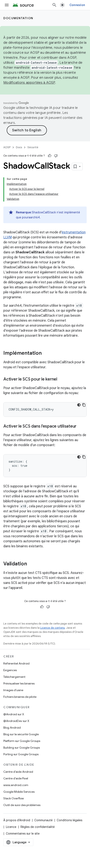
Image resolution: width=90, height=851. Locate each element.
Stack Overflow (13, 798)
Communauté (43, 820)
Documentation (18, 18)
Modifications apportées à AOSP (29, 83)
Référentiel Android (16, 663)
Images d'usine (13, 690)
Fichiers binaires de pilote (19, 697)
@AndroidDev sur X (16, 721)
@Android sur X (13, 714)
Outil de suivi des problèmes (21, 805)
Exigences (10, 670)
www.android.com (15, 785)
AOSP (6, 147)
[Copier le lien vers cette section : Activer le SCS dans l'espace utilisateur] (80, 426)
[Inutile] (56, 156)
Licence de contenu (52, 628)
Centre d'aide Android (18, 772)
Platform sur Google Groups (21, 741)
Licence (11, 827)
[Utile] (49, 156)
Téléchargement (14, 677)
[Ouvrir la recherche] (54, 4)
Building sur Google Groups (21, 747)
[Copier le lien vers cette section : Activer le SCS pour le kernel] (61, 379)
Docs (19, 147)
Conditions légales (69, 820)
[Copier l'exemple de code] (83, 404)
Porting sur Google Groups (21, 754)
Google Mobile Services (19, 792)
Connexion (77, 5)
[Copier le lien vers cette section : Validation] (31, 564)
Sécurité (32, 147)
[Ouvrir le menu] (7, 5)
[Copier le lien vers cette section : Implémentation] (46, 353)
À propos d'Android (16, 820)
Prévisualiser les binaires (19, 683)
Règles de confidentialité (38, 827)
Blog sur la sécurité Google (21, 734)
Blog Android (12, 727)
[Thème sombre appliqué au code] (78, 404)
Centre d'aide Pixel (15, 778)
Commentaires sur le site (23, 833)
